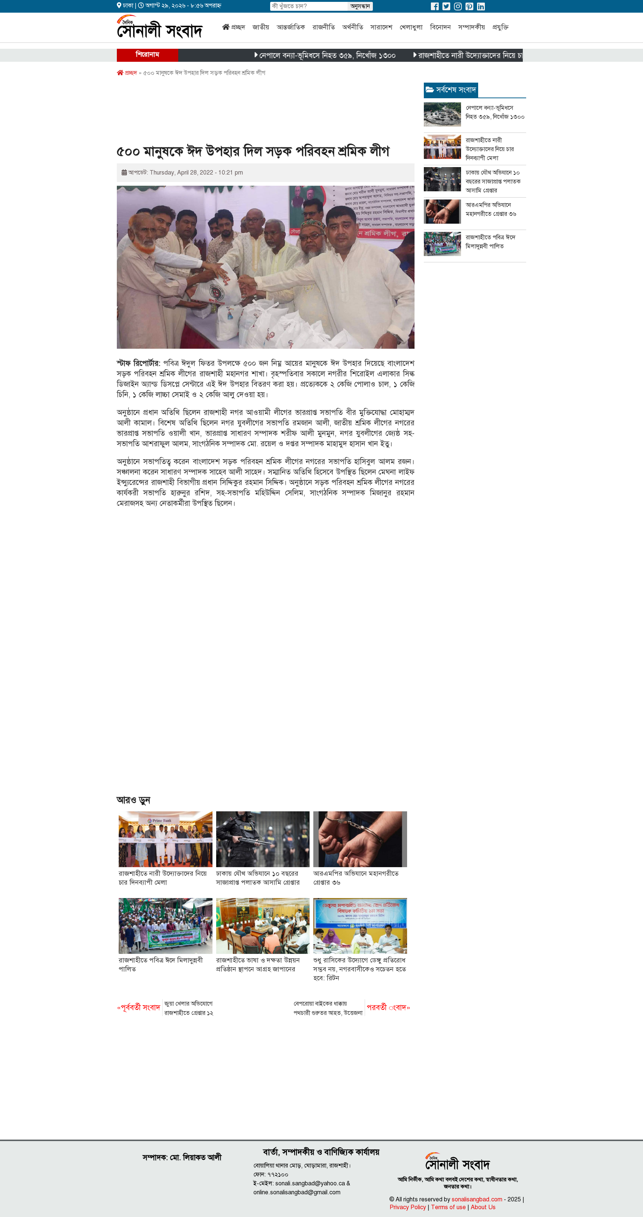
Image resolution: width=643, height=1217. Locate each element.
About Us (483, 1207)
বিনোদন (440, 27)
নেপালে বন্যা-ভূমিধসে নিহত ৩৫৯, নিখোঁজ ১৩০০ (299, 55)
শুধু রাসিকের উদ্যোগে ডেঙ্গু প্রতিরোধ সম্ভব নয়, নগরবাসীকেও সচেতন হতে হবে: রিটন (359, 969)
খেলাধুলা (411, 27)
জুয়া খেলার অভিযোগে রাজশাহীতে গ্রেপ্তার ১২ (165, 1008)
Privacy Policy (408, 1207)
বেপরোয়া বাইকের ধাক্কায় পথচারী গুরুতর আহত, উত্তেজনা (352, 1008)
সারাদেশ (381, 27)
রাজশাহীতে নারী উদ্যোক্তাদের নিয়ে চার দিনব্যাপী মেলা (466, 55)
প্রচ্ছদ (238, 27)
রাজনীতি (324, 27)
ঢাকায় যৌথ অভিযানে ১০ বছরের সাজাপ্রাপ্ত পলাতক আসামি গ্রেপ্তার (493, 181)
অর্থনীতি (352, 27)
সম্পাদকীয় (471, 27)
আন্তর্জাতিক (291, 27)
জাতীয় (261, 27)
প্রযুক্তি (501, 27)
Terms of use (448, 1207)
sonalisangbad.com (477, 1199)
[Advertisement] (252, 113)
